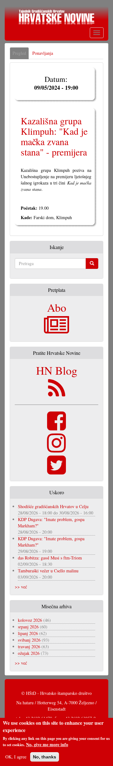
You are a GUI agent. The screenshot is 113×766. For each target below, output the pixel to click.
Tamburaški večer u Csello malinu (48, 571)
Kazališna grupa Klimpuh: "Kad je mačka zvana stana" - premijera (54, 136)
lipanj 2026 (28, 633)
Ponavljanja (42, 53)
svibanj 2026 (29, 640)
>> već (21, 587)
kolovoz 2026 (30, 620)
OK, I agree (15, 757)
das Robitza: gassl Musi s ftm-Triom (50, 558)
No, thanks (44, 756)
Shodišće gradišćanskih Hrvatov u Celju (53, 506)
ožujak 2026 (29, 653)
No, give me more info (47, 744)
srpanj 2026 (28, 627)
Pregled (21, 54)
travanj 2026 (29, 647)
